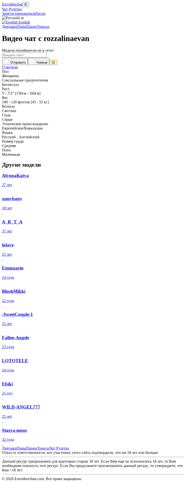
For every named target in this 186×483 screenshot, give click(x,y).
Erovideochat (12, 4)
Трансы (43, 27)
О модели (10, 67)
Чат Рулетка (12, 9)
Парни (31, 27)
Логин (40, 13)
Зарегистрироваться (18, 13)
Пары (21, 27)
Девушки (9, 27)
